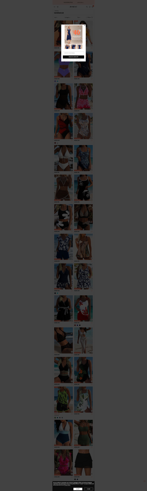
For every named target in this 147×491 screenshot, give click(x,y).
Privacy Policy (67, 485)
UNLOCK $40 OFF (73, 57)
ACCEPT (78, 489)
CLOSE (88, 489)
